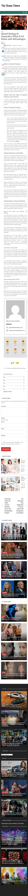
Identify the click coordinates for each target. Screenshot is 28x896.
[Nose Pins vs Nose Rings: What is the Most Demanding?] (14, 651)
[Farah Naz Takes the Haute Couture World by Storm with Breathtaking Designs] (14, 670)
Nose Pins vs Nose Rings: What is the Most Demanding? (14, 657)
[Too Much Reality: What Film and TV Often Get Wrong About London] (14, 789)
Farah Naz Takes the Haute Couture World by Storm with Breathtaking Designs (13, 675)
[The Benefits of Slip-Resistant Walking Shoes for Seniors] (14, 613)
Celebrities (4, 533)
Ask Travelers (21, 823)
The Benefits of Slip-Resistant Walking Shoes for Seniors (11, 618)
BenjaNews (14, 823)
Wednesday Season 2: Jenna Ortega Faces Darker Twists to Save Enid (13, 813)
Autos (3, 703)
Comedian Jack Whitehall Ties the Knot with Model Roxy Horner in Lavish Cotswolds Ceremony (13, 555)
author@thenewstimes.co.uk (15, 327)
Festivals (4, 839)
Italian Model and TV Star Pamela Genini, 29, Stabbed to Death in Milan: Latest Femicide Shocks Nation (13, 575)
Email (3, 428)
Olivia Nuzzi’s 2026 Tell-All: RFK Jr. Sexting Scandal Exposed (13, 595)
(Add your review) (7, 391)
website (17, 141)
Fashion (3, 635)
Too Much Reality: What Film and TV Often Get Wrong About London (14, 794)
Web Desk (23, 487)
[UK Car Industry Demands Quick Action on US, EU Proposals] (14, 738)
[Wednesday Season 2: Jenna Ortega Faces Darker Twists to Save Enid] (14, 808)
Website (3, 435)
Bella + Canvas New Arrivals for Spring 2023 (12, 638)
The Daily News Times (6, 823)
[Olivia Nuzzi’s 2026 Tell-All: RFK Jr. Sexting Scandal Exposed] (14, 589)
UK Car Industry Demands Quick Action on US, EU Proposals (12, 744)
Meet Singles (17, 368)
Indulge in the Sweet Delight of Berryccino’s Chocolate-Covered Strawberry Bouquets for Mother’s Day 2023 (13, 862)
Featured (10, 571)
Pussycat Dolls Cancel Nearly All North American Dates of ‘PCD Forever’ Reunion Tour (12, 536)
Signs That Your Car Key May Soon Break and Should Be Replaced (13, 705)
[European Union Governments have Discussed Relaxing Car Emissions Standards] (14, 719)
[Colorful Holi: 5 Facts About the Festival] (14, 876)
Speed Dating (22, 368)
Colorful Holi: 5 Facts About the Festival (12, 881)
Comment (4, 406)
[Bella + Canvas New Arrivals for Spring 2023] (14, 632)
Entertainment (5, 792)
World (14, 571)
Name (3, 422)
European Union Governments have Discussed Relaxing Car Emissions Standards (13, 724)
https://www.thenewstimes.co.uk (16, 330)
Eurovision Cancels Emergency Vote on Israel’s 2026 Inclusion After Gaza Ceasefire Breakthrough (14, 842)
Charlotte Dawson (23, 470)
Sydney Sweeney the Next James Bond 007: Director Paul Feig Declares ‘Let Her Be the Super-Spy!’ (14, 774)
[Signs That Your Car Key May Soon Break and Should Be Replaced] (14, 700)
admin (2, 42)
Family (2, 31)
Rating (3, 418)
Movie (8, 771)
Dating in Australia (10, 368)
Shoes (3, 616)
